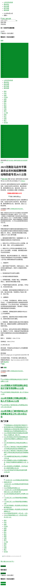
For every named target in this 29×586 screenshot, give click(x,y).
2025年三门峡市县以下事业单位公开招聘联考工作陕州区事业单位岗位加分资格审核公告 (16, 452)
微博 (2, 40)
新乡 (5, 57)
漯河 (5, 65)
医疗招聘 (6, 8)
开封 (5, 47)
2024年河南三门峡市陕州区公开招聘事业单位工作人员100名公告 (14, 414)
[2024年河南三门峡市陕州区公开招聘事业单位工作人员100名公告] (14, 406)
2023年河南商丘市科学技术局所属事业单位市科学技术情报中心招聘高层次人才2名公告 (16, 439)
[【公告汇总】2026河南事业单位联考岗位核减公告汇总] (16, 481)
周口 (5, 75)
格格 (6, 179)
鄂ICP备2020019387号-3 (7, 561)
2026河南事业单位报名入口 (12, 488)
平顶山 (6, 51)
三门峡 (6, 67)
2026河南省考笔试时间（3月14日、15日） (16, 513)
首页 (5, 44)
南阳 (5, 69)
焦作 (5, 59)
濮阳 (5, 61)
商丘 (5, 71)
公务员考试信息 (8, 2)
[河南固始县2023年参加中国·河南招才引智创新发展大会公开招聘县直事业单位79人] (16, 426)
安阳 (5, 53)
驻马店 (6, 77)
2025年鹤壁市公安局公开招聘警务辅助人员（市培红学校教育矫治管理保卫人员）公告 (16, 462)
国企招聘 (6, 6)
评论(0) (23, 181)
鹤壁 (5, 55)
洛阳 (5, 49)
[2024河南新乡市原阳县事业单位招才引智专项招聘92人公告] (14, 380)
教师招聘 (6, 10)
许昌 (5, 63)
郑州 (5, 46)
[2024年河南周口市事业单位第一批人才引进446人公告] (14, 393)
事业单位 (6, 4)
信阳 (5, 73)
